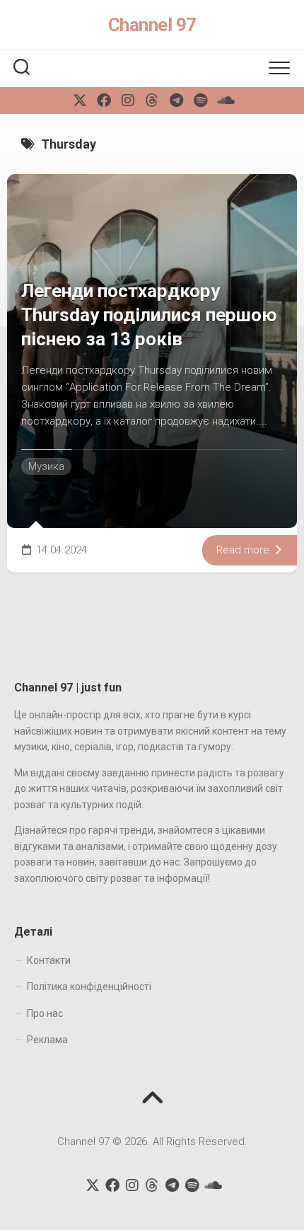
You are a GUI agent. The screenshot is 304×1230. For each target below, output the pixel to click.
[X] (80, 100)
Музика (46, 466)
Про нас (45, 1013)
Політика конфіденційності (89, 986)
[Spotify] (200, 100)
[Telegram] (176, 100)
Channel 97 (152, 24)
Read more (244, 550)
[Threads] (152, 100)
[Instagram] (128, 100)
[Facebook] (104, 100)
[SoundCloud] (224, 100)
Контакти (49, 960)
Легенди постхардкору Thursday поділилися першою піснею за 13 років (149, 315)
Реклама (47, 1039)
